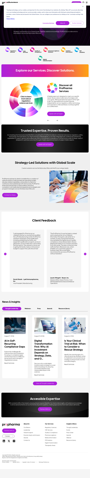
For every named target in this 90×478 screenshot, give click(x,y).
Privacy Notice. (11, 18)
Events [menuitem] (68, 430)
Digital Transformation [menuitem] (51, 443)
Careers (7, 436)
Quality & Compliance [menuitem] (51, 432)
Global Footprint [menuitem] (28, 432)
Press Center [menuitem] (69, 432)
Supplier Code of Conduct (28, 462)
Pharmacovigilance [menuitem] (50, 435)
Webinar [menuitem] (68, 438)
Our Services (49, 424)
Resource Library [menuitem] (71, 440)
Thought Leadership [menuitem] (72, 427)
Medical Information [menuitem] (50, 438)
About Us (26, 424)
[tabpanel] (64, 98)
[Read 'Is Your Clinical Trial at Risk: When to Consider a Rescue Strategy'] (75, 326)
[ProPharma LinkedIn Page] (4, 441)
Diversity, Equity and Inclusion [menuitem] (32, 435)
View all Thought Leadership (45, 383)
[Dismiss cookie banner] (82, 7)
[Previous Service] (48, 119)
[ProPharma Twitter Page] (9, 441)
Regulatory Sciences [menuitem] (50, 427)
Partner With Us (45, 409)
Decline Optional (76, 23)
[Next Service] (57, 119)
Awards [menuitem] (26, 438)
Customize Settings (48, 23)
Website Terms (16, 462)
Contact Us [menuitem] (27, 440)
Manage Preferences (44, 462)
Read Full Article (9, 363)
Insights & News (71, 424)
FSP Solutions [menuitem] (48, 440)
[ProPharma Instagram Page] (14, 441)
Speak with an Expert (56, 114)
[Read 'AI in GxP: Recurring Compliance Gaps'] (15, 326)
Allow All (62, 23)
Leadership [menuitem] (27, 430)
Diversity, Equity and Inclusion (9, 460)
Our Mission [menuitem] (27, 427)
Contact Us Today (10, 195)
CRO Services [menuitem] (48, 430)
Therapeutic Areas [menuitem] (50, 445)
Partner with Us (9, 430)
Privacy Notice (5, 462)
